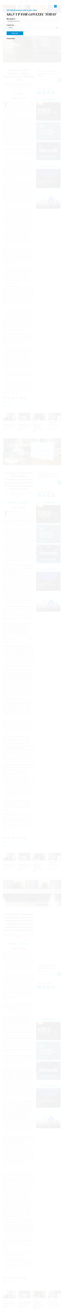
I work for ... (11, 25)
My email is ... (12, 18)
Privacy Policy (11, 38)
